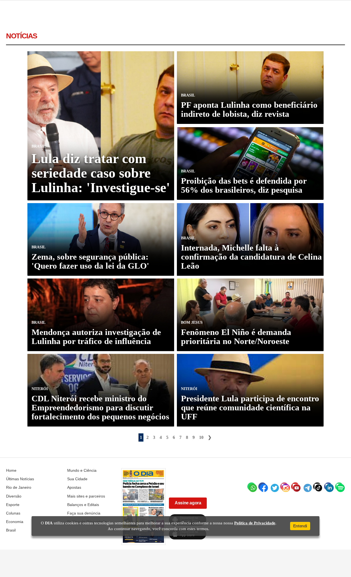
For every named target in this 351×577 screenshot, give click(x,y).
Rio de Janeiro (18, 487)
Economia (14, 521)
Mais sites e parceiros (86, 496)
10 (201, 437)
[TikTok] (317, 486)
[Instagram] (284, 486)
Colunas (13, 513)
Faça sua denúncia (83, 513)
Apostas (74, 487)
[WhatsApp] (251, 486)
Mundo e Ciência (82, 470)
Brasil (11, 530)
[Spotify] (339, 486)
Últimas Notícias (20, 479)
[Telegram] (306, 486)
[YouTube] (295, 486)
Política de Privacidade (254, 523)
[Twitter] (273, 486)
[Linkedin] (328, 486)
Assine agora (188, 503)
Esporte (12, 504)
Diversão (13, 496)
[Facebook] (262, 486)
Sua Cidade (77, 479)
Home (11, 470)
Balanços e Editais (83, 504)
